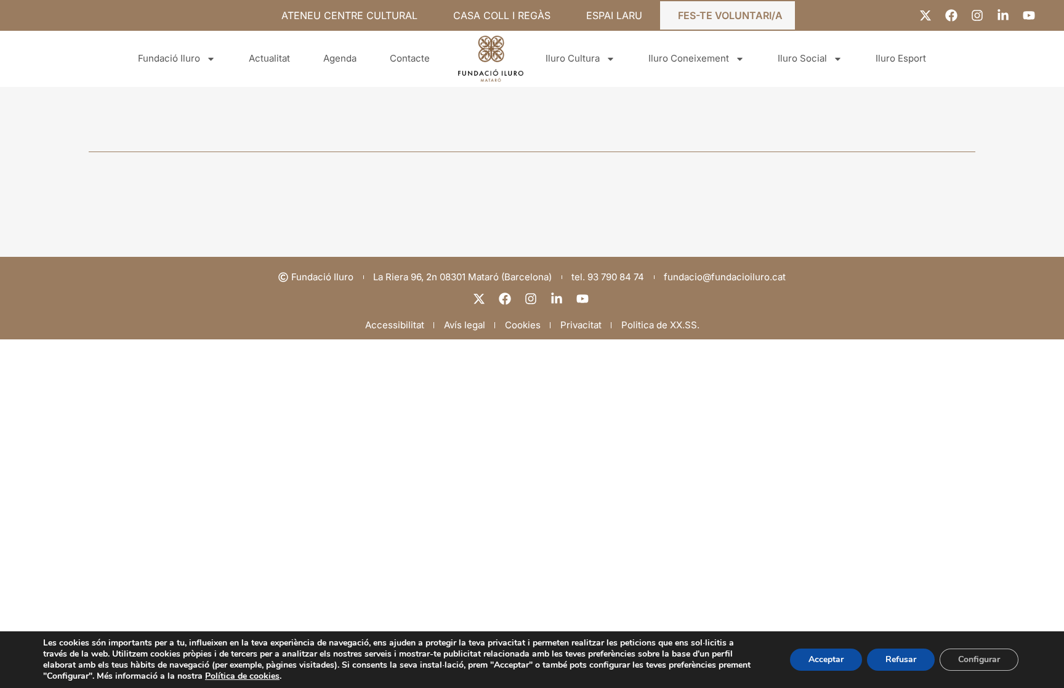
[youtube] (583, 299)
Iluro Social (802, 58)
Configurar (979, 659)
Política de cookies (242, 676)
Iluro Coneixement (688, 58)
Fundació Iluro (169, 58)
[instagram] (532, 299)
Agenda (340, 58)
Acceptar (826, 659)
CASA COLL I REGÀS (501, 15)
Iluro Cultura (573, 58)
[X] (480, 299)
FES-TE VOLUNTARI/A (730, 15)
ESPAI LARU (614, 15)
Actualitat (269, 58)
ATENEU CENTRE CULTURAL (349, 15)
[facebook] (506, 299)
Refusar (900, 659)
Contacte (410, 58)
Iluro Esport (901, 58)
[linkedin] (558, 299)
